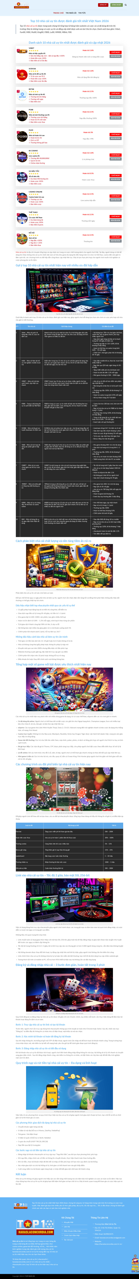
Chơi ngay (115, 52)
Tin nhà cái (71, 13)
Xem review (115, 56)
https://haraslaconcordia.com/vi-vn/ (108, 1244)
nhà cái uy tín (32, 26)
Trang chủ (58, 13)
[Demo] (21, 5)
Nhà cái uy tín (21, 252)
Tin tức (82, 13)
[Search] (126, 5)
